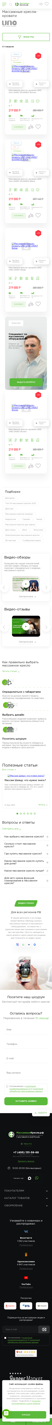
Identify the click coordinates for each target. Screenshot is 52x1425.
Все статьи (8, 770)
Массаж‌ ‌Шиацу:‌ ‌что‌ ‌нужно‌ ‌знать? (25, 780)
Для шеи (9, 509)
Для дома (9, 498)
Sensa (39, 519)
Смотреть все (26, 597)
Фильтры (28, 37)
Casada (26, 519)
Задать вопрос (26, 382)
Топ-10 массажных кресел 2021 (20, 503)
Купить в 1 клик (42, 83)
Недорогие (10, 519)
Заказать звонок (26, 1161)
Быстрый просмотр (15, 83)
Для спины (10, 530)
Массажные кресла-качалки (19, 514)
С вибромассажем (32, 540)
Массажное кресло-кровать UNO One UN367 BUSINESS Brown (25, 91)
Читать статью (9, 671)
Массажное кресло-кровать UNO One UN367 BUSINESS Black (25, 180)
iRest (24, 530)
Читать (41, 805)
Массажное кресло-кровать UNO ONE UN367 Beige (25, 269)
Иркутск (28, 1144)
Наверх (42, 1113)
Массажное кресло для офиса (20, 525)
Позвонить (39, 1422)
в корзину (18, 127)
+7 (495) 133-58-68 (26, 1152)
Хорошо (26, 1415)
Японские (38, 530)
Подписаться (26, 1245)
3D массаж (10, 540)
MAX (13, 1422)
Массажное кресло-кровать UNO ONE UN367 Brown (25, 430)
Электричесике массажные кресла (22, 535)
